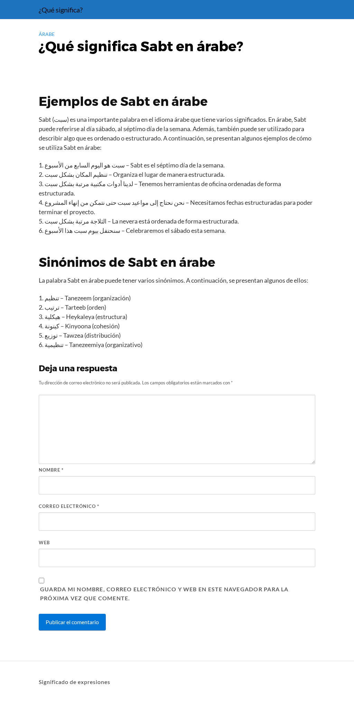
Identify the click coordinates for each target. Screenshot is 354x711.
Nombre (51, 470)
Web (44, 542)
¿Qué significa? (61, 9)
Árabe (47, 34)
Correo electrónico (69, 506)
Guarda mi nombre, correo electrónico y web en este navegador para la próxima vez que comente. (164, 593)
